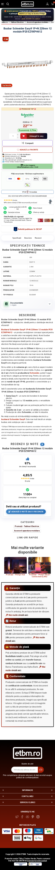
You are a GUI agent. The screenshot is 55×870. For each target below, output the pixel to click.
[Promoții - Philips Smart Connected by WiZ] (39, 565)
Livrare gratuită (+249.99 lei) (17, 208)
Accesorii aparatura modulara (27, 531)
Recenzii (38, 238)
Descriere (28, 238)
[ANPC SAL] (35, 865)
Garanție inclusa (14, 212)
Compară (29, 143)
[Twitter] (17, 817)
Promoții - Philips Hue (15, 575)
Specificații (16, 238)
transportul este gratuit (37, 861)
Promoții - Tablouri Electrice (27, 526)
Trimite (41, 770)
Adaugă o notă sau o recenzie (27, 512)
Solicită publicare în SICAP (30, 229)
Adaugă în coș (36, 136)
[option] (15, 567)
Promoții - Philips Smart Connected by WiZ (39, 576)
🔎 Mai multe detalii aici (17, 615)
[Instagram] (38, 817)
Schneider (34, 373)
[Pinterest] (33, 817)
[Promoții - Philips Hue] (15, 565)
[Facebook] (22, 817)
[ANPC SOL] (20, 865)
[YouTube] (27, 817)
